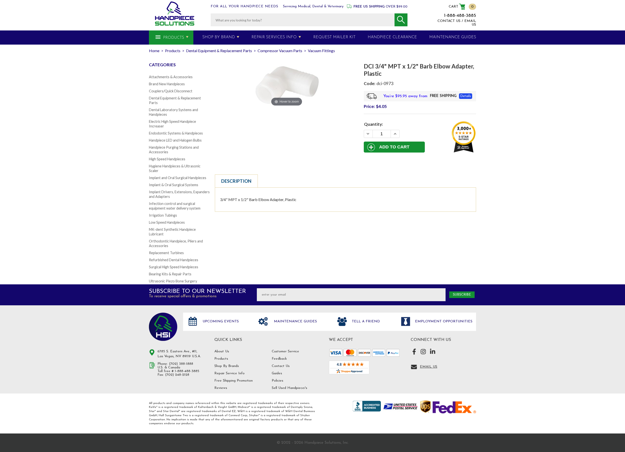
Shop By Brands (226, 366)
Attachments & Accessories (171, 77)
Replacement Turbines (166, 253)
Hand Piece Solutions (163, 327)
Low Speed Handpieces (167, 222)
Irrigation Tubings (163, 215)
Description (236, 181)
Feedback (279, 359)
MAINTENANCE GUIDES (452, 37)
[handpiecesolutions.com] (174, 13)
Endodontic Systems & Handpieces (176, 133)
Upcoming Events (220, 321)
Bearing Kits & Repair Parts (170, 274)
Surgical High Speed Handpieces (173, 267)
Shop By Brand (218, 37)
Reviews (220, 388)
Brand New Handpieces (167, 84)
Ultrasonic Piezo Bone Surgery (173, 281)
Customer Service (285, 351)
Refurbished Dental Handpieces (173, 260)
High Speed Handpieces (167, 159)
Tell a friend (365, 321)
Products (173, 38)
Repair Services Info (274, 37)
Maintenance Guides (295, 321)
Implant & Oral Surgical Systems (173, 185)
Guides (277, 373)
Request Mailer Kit (334, 37)
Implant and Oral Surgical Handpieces (177, 178)
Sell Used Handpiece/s (289, 388)
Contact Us (281, 366)
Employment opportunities (443, 321)
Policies (277, 381)
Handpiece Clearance (392, 37)
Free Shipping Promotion (233, 381)
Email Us (428, 367)
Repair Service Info (229, 373)
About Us (221, 351)
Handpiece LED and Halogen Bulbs (175, 140)
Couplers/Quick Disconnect (170, 91)
